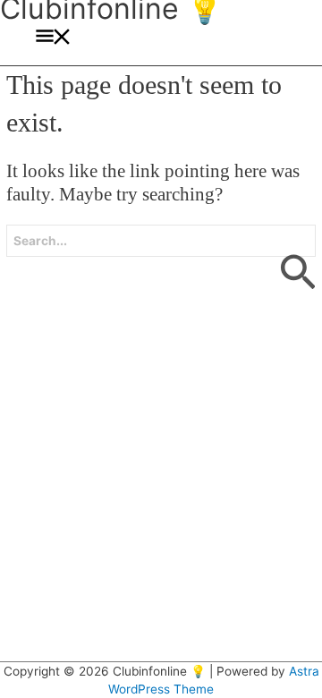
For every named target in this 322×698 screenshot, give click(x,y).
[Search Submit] (297, 261)
